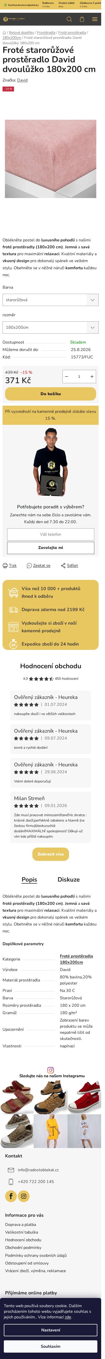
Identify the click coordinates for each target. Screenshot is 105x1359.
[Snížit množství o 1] (66, 376)
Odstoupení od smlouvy (27, 1263)
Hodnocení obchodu (50, 666)
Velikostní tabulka (21, 1232)
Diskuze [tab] (69, 879)
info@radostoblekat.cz (38, 1170)
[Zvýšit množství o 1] (92, 376)
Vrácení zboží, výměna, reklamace (35, 1271)
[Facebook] (11, 1196)
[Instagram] (24, 1196)
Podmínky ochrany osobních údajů (36, 1255)
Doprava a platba (20, 1224)
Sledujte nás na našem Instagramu (52, 1076)
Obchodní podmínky (23, 1247)
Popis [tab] (29, 879)
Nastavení (50, 1330)
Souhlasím (50, 1346)
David (22, 80)
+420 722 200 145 (36, 1182)
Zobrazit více (51, 854)
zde (68, 1317)
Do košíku (51, 394)
